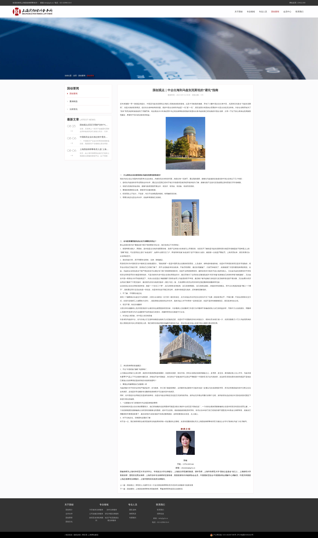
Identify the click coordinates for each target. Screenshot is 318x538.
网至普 (84, 535)
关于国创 (239, 12)
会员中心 (287, 12)
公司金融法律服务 (96, 514)
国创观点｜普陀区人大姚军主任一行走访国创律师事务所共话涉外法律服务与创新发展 (160, 485)
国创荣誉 (69, 518)
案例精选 (74, 101)
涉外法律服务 (112, 510)
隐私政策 (77, 535)
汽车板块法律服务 (96, 510)
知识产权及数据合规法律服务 (112, 519)
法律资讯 (74, 109)
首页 (75, 76)
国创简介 (69, 510)
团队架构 (132, 510)
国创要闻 (275, 12)
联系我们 (299, 12)
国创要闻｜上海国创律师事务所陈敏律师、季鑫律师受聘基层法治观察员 (155, 489)
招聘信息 (160, 514)
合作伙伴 (69, 514)
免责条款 (68, 535)
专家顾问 (132, 518)
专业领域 (251, 12)
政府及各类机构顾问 (96, 519)
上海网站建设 (93, 535)
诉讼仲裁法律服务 (112, 514)
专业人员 (263, 12)
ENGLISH (301, 3)
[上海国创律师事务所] (32, 11)
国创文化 (69, 522)
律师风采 (132, 514)
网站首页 (292, 3)
